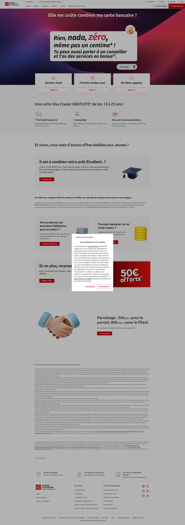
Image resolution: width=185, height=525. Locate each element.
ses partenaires (93, 246)
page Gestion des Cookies (83, 279)
